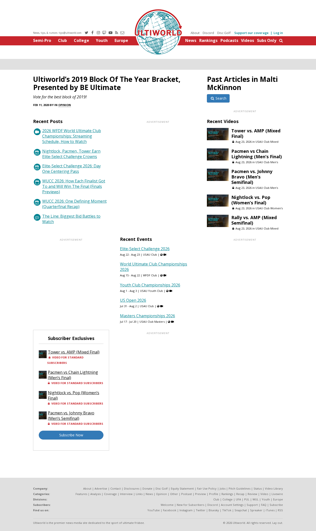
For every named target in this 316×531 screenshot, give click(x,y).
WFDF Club (150, 275)
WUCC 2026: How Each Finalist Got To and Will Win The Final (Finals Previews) (73, 186)
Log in (278, 33)
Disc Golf (224, 33)
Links (139, 494)
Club (62, 40)
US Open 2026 (133, 300)
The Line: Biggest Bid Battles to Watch (71, 218)
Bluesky (214, 510)
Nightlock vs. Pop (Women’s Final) (250, 200)
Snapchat (241, 510)
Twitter (200, 510)
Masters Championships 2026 (147, 316)
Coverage (110, 494)
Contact (115, 488)
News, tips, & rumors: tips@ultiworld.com (57, 33)
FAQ (263, 505)
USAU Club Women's (269, 208)
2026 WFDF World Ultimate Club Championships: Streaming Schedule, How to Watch (71, 136)
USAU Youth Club (151, 291)
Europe (121, 40)
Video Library (274, 488)
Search (220, 98)
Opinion (64, 105)
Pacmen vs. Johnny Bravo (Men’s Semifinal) (251, 176)
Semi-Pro (42, 40)
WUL (255, 499)
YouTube (153, 510)
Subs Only (266, 40)
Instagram (186, 510)
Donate (147, 488)
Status (258, 488)
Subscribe (276, 505)
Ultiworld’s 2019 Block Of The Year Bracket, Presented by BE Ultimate (106, 83)
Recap (240, 494)
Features (81, 494)
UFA (238, 499)
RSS (280, 510)
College (81, 40)
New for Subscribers (190, 505)
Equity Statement (182, 488)
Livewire (277, 494)
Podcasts (229, 40)
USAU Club (150, 254)
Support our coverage (251, 33)
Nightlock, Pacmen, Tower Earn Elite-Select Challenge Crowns (71, 153)
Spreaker (256, 510)
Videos (247, 40)
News (190, 40)
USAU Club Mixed (267, 141)
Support (252, 505)
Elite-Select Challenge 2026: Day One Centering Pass (71, 168)
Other (174, 494)
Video (264, 494)
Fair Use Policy (207, 488)
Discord (208, 33)
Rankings (208, 40)
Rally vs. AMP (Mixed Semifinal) (254, 220)
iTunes (270, 510)
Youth (102, 40)
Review (252, 494)
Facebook (169, 510)
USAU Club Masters (152, 321)
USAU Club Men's (267, 162)
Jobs (222, 488)
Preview (200, 494)
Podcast (186, 494)
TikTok (226, 510)
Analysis (95, 494)
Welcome (167, 505)
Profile (213, 494)
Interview (126, 494)
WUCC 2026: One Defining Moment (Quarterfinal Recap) (74, 203)
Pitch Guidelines (239, 488)
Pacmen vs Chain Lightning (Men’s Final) (256, 153)
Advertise (101, 488)
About (195, 33)
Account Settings (232, 505)
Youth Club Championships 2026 (150, 285)
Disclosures (131, 488)
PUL (246, 499)
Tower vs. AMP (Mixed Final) (255, 133)
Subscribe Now (71, 435)
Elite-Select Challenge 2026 (145, 248)
